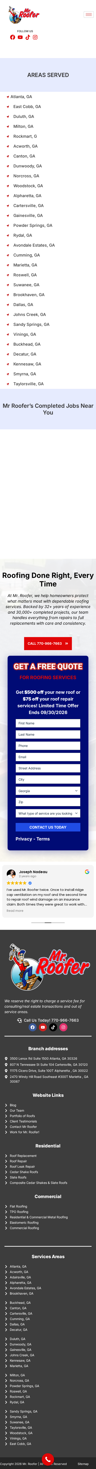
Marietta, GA (25, 265)
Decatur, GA (24, 354)
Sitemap (84, 1464)
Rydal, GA (22, 235)
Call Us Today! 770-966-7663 (51, 1020)
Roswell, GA (25, 275)
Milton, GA (23, 126)
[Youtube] (43, 1027)
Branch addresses (48, 1048)
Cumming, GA (26, 255)
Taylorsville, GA (28, 383)
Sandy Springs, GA (31, 324)
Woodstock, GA (28, 185)
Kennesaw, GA (27, 364)
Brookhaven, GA (29, 294)
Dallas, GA (23, 304)
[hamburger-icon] (89, 14)
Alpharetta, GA (27, 195)
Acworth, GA (25, 146)
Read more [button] (15, 911)
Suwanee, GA (26, 284)
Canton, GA (24, 156)
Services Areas (48, 1256)
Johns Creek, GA (29, 314)
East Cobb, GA (27, 106)
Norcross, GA (26, 175)
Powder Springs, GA (32, 225)
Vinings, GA (24, 334)
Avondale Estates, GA (34, 245)
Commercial (48, 1196)
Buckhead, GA (27, 344)
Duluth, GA (23, 116)
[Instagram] (63, 1027)
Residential (48, 1146)
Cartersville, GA (28, 205)
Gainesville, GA (28, 215)
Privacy (24, 839)
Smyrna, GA (24, 374)
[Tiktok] (53, 1027)
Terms (43, 839)
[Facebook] (33, 1027)
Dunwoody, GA (27, 166)
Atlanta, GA (21, 96)
